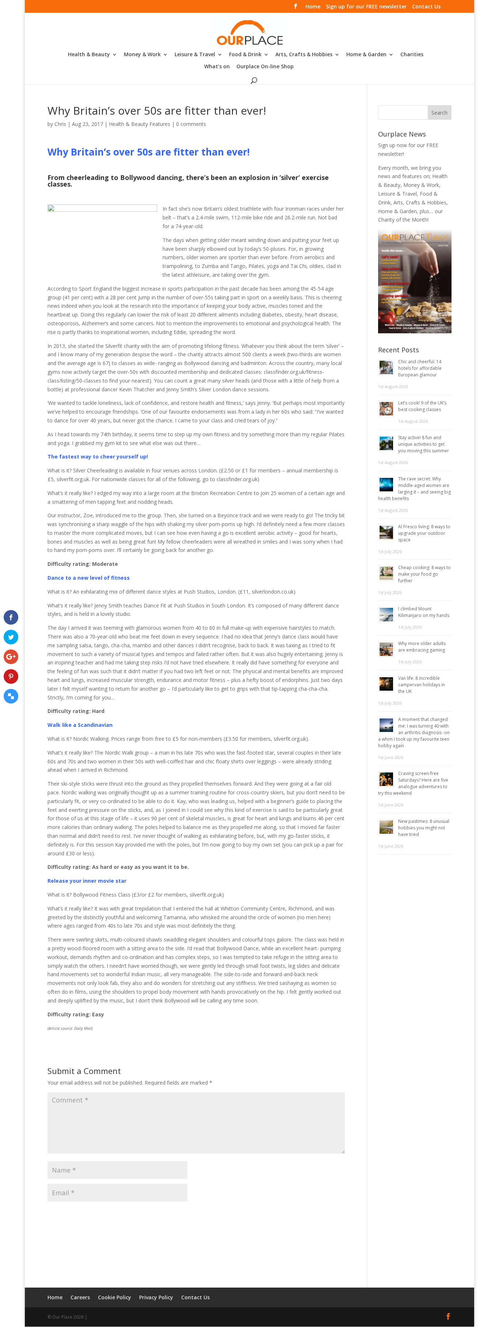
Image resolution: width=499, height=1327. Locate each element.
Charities (411, 55)
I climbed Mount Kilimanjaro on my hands (423, 612)
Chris (60, 123)
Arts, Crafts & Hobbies (303, 55)
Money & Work (142, 55)
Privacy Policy (156, 1297)
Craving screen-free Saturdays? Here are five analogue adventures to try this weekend (413, 783)
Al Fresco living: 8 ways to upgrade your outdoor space (424, 533)
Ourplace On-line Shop (265, 67)
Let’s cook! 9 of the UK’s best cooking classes (422, 406)
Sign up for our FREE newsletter (366, 7)
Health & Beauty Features (139, 123)
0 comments (191, 123)
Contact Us (426, 7)
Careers (80, 1297)
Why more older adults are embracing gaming (422, 646)
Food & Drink (245, 55)
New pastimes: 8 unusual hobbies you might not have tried (423, 827)
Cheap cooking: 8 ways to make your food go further (424, 574)
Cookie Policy (114, 1297)
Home (312, 7)
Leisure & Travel (195, 55)
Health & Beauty (89, 55)
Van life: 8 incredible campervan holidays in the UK (421, 684)
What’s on (217, 67)
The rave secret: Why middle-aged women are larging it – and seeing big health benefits (414, 489)
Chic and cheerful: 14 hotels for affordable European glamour (420, 368)
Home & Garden (366, 55)
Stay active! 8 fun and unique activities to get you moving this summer (423, 444)
